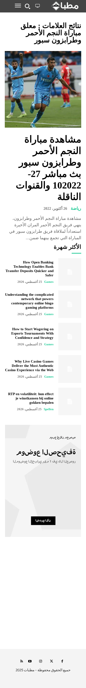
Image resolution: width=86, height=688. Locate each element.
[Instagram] (41, 661)
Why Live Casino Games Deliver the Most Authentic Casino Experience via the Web (29, 365)
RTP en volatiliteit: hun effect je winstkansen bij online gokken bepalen (31, 398)
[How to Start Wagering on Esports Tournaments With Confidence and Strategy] (69, 336)
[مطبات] (61, 6)
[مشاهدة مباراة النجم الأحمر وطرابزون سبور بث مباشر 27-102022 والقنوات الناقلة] (43, 89)
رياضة (76, 208)
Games (49, 282)
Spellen (49, 409)
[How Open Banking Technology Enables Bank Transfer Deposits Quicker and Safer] (69, 272)
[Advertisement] (43, 598)
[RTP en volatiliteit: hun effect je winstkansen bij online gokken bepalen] (69, 401)
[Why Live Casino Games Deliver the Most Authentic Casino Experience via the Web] (69, 369)
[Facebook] (62, 661)
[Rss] (21, 661)
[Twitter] (51, 661)
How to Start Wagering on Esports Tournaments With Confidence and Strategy (32, 333)
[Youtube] (30, 661)
